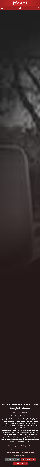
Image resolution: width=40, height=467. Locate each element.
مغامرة (7, 449)
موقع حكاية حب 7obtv (27, 452)
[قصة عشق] (20, 3)
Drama (31, 446)
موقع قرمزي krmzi (19, 455)
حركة (18, 449)
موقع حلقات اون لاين (13, 452)
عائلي (12, 449)
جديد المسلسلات (12, 446)
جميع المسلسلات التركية (29, 449)
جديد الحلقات (23, 446)
